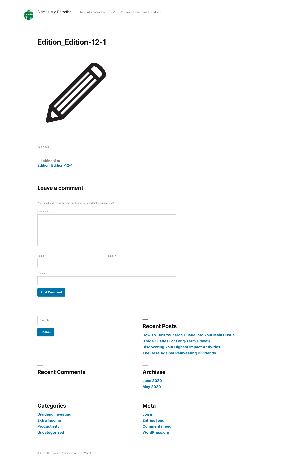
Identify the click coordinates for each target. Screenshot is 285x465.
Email (112, 255)
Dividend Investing (54, 414)
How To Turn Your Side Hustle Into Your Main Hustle (188, 335)
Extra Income (49, 420)
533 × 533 (43, 146)
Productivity (48, 426)
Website (41, 273)
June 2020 (152, 380)
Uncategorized (50, 432)
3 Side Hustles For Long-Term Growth (176, 341)
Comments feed (157, 426)
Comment (43, 211)
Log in (147, 414)
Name (41, 255)
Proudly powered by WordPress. (79, 453)
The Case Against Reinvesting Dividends (179, 353)
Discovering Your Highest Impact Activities (181, 347)
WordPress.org (155, 432)
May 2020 (151, 386)
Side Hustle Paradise (54, 12)
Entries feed (153, 420)
